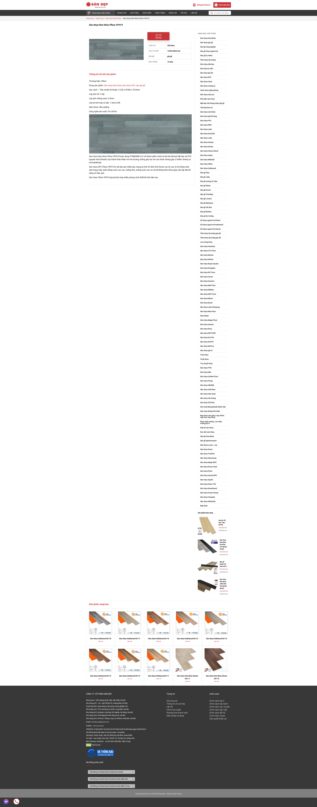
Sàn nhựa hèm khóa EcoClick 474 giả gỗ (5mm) (223, 544)
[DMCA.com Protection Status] (93, 746)
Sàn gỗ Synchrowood (208, 441)
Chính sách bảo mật (218, 710)
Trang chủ (121, 13)
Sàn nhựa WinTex (207, 346)
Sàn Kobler (204, 316)
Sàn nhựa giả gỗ (206, 42)
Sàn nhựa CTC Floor (208, 251)
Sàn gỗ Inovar (205, 190)
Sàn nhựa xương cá (207, 86)
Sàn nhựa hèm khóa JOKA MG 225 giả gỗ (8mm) (223, 583)
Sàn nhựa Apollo (206, 480)
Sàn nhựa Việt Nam (207, 389)
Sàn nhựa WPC (206, 125)
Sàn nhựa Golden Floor (209, 376)
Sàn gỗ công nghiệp (208, 47)
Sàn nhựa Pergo (206, 381)
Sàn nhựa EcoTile (207, 337)
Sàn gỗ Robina (205, 212)
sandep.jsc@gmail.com (100, 722)
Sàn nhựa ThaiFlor (207, 454)
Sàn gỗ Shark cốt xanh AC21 (223, 564)
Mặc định (204, 506)
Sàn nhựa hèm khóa (113, 85)
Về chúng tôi (172, 701)
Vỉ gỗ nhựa (204, 359)
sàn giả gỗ (140, 85)
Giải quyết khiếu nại (218, 719)
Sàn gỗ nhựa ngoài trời (209, 51)
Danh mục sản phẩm (101, 13)
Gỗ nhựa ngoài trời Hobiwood (211, 225)
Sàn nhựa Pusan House (209, 493)
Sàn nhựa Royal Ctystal (209, 264)
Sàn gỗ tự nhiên (206, 56)
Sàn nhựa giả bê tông (208, 116)
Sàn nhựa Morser (207, 255)
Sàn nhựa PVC (205, 121)
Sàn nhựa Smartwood (208, 488)
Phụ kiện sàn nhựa (207, 99)
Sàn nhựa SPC (205, 77)
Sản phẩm (147, 13)
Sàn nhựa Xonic (206, 449)
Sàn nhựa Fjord (206, 471)
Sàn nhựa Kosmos (207, 281)
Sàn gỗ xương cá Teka (208, 181)
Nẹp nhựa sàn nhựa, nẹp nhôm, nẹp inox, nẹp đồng (212, 416)
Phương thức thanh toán (177, 713)
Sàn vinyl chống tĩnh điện (210, 411)
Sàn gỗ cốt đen (206, 207)
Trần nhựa (204, 355)
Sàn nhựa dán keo (207, 64)
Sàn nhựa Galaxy (206, 142)
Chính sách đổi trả (217, 713)
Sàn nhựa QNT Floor (208, 294)
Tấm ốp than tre (206, 108)
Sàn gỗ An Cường (207, 216)
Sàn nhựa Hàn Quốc (208, 394)
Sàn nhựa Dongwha (207, 268)
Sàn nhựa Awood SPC (208, 475)
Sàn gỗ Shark (205, 186)
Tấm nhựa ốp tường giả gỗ (210, 233)
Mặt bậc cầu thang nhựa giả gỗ (212, 103)
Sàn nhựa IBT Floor (207, 272)
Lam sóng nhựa (206, 242)
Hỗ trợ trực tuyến (174, 710)
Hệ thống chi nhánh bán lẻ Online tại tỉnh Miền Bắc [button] (109, 779)
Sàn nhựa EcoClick (207, 134)
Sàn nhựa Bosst (206, 303)
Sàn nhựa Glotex (206, 147)
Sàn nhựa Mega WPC (208, 462)
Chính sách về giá (217, 716)
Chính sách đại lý (216, 701)
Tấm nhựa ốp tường (208, 60)
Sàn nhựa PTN (205, 368)
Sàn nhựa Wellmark (207, 501)
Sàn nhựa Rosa (206, 329)
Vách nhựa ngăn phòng (209, 90)
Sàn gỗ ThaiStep (206, 194)
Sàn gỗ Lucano (206, 199)
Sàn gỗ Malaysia (206, 203)
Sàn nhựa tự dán (206, 69)
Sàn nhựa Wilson (206, 259)
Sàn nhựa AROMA (207, 385)
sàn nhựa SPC (129, 85)
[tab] (111, 772)
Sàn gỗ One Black (207, 436)
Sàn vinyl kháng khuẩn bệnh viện (213, 407)
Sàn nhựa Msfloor (207, 290)
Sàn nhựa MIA (205, 372)
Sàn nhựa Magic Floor (208, 320)
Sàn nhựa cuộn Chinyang (210, 307)
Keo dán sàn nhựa (207, 432)
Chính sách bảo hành (218, 704)
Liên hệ (194, 13)
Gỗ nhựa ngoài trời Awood (210, 229)
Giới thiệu (134, 13)
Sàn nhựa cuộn (206, 129)
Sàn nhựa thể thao (207, 403)
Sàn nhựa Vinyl (206, 82)
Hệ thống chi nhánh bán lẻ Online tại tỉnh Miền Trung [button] (110, 786)
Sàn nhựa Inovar (206, 277)
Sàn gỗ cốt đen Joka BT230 (222, 522)
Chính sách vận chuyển (219, 707)
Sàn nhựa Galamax (207, 246)
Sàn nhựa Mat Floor (208, 285)
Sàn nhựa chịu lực (207, 95)
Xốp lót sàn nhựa (206, 428)
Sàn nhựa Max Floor (208, 311)
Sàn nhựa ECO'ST (207, 342)
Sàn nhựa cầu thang (208, 398)
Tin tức (184, 13)
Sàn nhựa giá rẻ (206, 350)
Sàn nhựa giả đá (206, 73)
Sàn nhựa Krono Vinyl (208, 467)
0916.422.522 (98, 726)
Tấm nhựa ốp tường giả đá (210, 238)
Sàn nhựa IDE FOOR (208, 333)
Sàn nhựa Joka (206, 138)
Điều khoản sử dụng (175, 716)
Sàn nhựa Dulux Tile (208, 484)
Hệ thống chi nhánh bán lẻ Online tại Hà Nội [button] (106, 772)
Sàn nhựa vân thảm (207, 112)
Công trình (160, 13)
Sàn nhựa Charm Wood (209, 151)
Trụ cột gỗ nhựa (206, 363)
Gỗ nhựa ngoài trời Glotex (210, 220)
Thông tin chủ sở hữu (176, 704)
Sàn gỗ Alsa (204, 173)
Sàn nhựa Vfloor (206, 164)
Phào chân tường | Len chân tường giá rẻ (211, 422)
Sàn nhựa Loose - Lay (208, 445)
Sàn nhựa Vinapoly (207, 497)
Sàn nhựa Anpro (206, 155)
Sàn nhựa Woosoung (208, 458)
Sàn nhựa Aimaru (207, 324)
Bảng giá (173, 13)
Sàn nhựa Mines (206, 298)
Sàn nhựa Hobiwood (208, 168)
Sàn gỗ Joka (205, 177)
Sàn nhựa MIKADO (207, 160)
